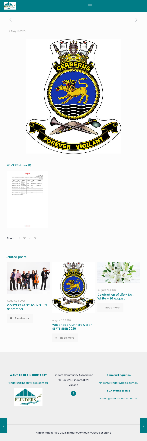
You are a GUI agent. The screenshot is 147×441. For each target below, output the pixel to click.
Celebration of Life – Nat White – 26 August (115, 296)
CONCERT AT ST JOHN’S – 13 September (27, 307)
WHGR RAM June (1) (19, 165)
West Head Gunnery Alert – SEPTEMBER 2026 (72, 327)
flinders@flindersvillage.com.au (28, 383)
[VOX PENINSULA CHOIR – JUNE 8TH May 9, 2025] (3, 425)
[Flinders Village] (10, 5)
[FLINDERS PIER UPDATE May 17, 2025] (143, 425)
